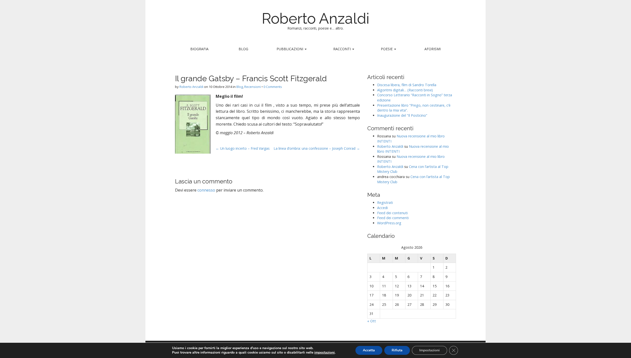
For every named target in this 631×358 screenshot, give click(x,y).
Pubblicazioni (290, 49)
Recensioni (252, 86)
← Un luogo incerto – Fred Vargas (243, 148)
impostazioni (324, 352)
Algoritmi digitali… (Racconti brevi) (405, 90)
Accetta (369, 350)
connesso (206, 190)
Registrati (385, 202)
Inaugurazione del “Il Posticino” (402, 115)
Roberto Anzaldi (315, 18)
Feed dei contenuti (392, 213)
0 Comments (272, 86)
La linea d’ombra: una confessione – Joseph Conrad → (317, 148)
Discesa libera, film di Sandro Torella (406, 84)
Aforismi (432, 49)
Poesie (387, 49)
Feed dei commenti (393, 217)
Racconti (342, 49)
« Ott (371, 321)
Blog (243, 49)
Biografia (199, 49)
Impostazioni (429, 350)
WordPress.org (389, 223)
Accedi (382, 207)
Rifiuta (397, 350)
